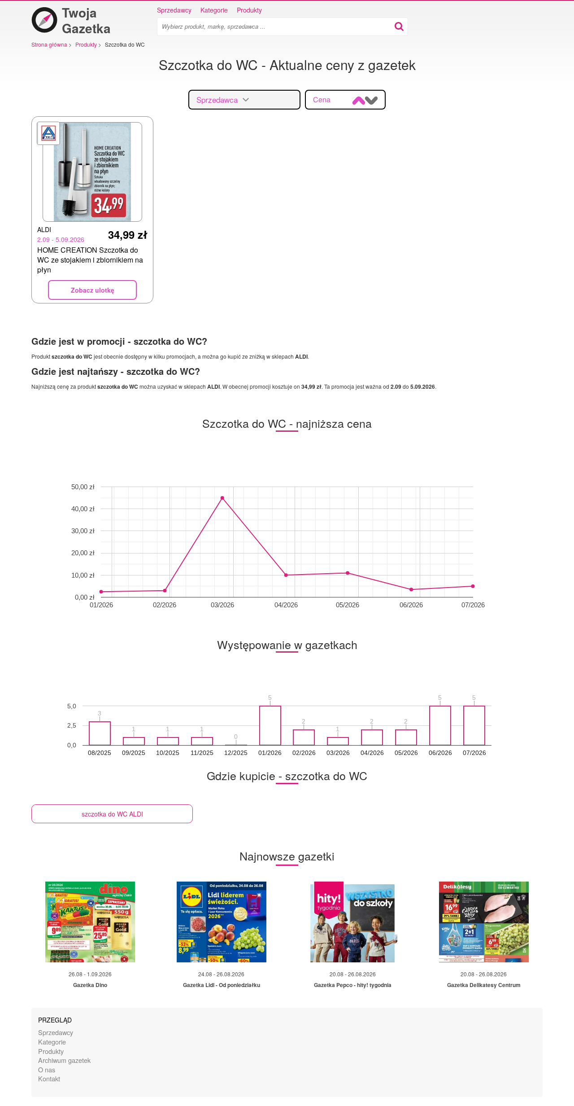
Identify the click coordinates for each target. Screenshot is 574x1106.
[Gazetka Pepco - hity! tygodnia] (352, 922)
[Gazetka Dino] (90, 922)
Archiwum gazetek (64, 1060)
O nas (46, 1069)
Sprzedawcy (174, 9)
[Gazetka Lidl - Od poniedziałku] (221, 922)
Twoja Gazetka (86, 20)
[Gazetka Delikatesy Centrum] (484, 922)
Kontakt (49, 1078)
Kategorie (214, 9)
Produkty (249, 9)
